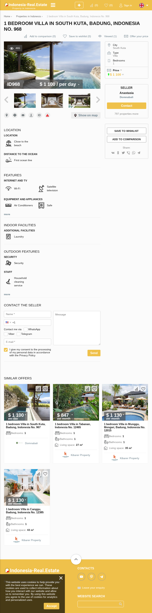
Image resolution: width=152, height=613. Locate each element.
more (7, 214)
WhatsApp (34, 329)
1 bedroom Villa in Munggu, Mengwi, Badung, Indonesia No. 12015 (124, 427)
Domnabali (126, 97)
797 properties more (126, 113)
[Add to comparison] (38, 388)
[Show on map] (6, 115)
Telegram (26, 333)
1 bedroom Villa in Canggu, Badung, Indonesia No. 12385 (25, 511)
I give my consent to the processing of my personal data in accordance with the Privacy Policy (30, 352)
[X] (123, 153)
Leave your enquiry (93, 587)
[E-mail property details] (23, 115)
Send (94, 353)
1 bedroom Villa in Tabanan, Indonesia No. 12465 (73, 425)
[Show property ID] (39, 115)
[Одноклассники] (118, 153)
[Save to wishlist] (45, 388)
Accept (52, 606)
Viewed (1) (110, 36)
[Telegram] (139, 153)
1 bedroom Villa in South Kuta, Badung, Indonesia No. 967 (25, 425)
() (96, 5)
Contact (126, 105)
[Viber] (128, 153)
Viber (11, 333)
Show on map (88, 115)
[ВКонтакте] (113, 153)
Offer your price (139, 36)
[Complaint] (47, 115)
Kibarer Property (80, 455)
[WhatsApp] (134, 153)
